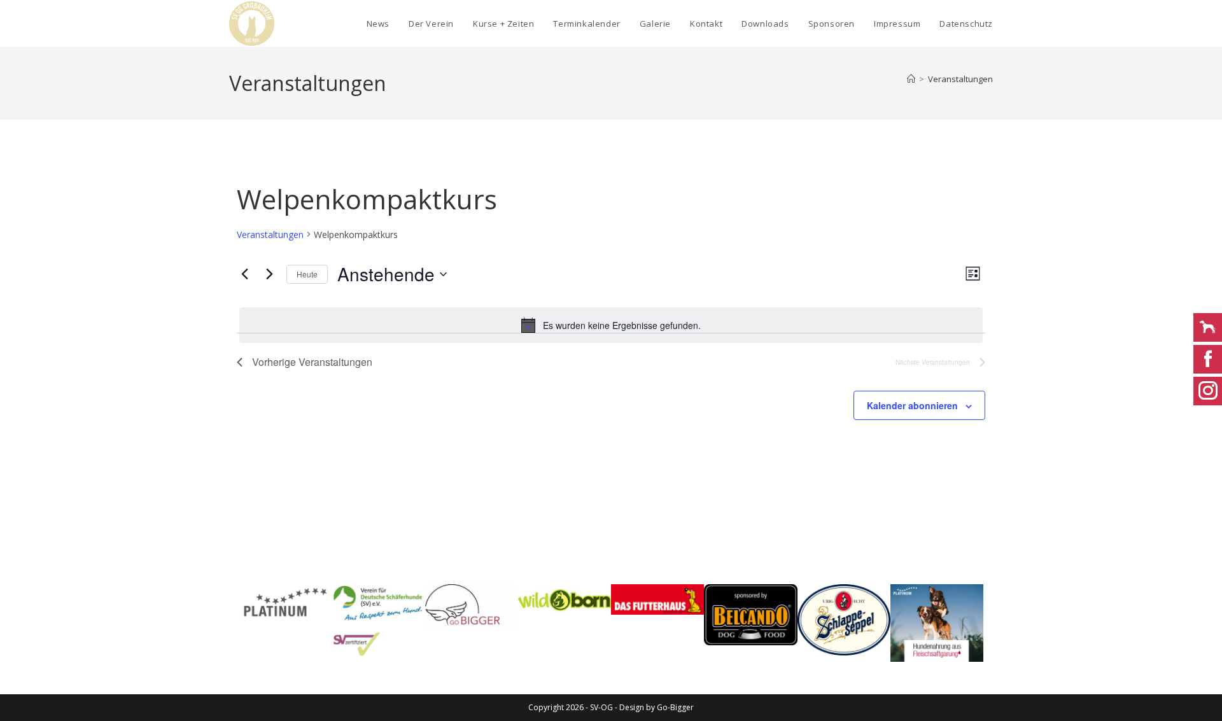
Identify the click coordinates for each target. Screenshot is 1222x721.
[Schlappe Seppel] (843, 620)
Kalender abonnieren (912, 405)
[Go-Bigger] (471, 606)
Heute (307, 274)
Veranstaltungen (960, 79)
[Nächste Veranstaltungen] (269, 274)
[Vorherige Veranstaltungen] (244, 274)
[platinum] (936, 623)
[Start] (911, 79)
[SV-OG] (378, 620)
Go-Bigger (675, 707)
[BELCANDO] (750, 615)
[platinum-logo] (285, 603)
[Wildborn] (564, 599)
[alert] (611, 325)
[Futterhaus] (657, 599)
